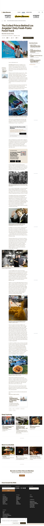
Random (4, 501)
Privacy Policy (5, 516)
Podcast (17, 502)
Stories (17, 496)
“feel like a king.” (23, 201)
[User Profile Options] (39, 12)
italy (13, 408)
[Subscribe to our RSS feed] (25, 488)
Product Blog (32, 504)
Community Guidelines (34, 503)
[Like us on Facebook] (16, 488)
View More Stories (32, 64)
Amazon (12, 161)
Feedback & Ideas (33, 502)
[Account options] (39, 12)
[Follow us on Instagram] (21, 488)
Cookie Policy (5, 517)
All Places (4, 496)
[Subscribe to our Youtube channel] (18, 488)
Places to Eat (5, 500)
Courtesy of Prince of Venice (15, 58)
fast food (22, 408)
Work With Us (32, 507)
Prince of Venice (19, 75)
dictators (17, 408)
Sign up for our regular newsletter (14, 394)
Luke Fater (4, 35)
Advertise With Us (6, 514)
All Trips (31, 496)
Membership (32, 501)
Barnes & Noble (18, 161)
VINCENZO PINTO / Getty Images (18, 225)
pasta (10, 408)
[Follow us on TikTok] (19, 488)
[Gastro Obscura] (8, 16)
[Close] (26, 519)
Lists (17, 500)
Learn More (22, 475)
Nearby (4, 502)
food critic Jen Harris (20, 346)
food (14, 410)
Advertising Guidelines (7, 515)
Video (17, 501)
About (4, 511)
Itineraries (18, 499)
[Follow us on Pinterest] (23, 488)
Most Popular (5, 499)
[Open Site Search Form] (42, 12)
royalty (10, 410)
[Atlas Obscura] (6, 12)
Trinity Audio (13, 62)
